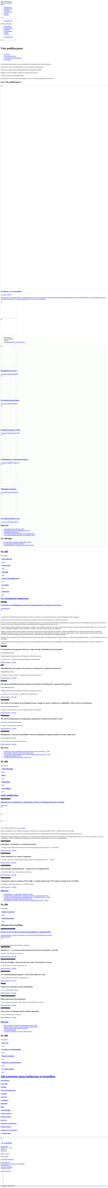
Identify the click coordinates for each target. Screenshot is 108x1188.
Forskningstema (8, 9)
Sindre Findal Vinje (6, 1171)
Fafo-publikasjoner (10, 56)
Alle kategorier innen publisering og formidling (28, 1076)
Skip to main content (6, 1)
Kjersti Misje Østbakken (7, 1159)
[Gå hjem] (6, 3)
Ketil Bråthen (21, 1164)
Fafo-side (76, 617)
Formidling (7, 59)
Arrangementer (8, 12)
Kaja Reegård (4, 1164)
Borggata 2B (4, 1146)
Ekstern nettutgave (6, 662)
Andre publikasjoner (10, 795)
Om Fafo (6, 15)
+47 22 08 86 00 (6, 1143)
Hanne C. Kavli (5, 1153)
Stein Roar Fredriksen (6, 1167)
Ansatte (6, 13)
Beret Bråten (12, 1164)
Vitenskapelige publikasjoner (13, 58)
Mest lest (4, 891)
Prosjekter (6, 10)
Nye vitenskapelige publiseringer (15, 598)
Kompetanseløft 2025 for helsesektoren (14, 342)
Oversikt (6, 54)
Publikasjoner (7, 7)
